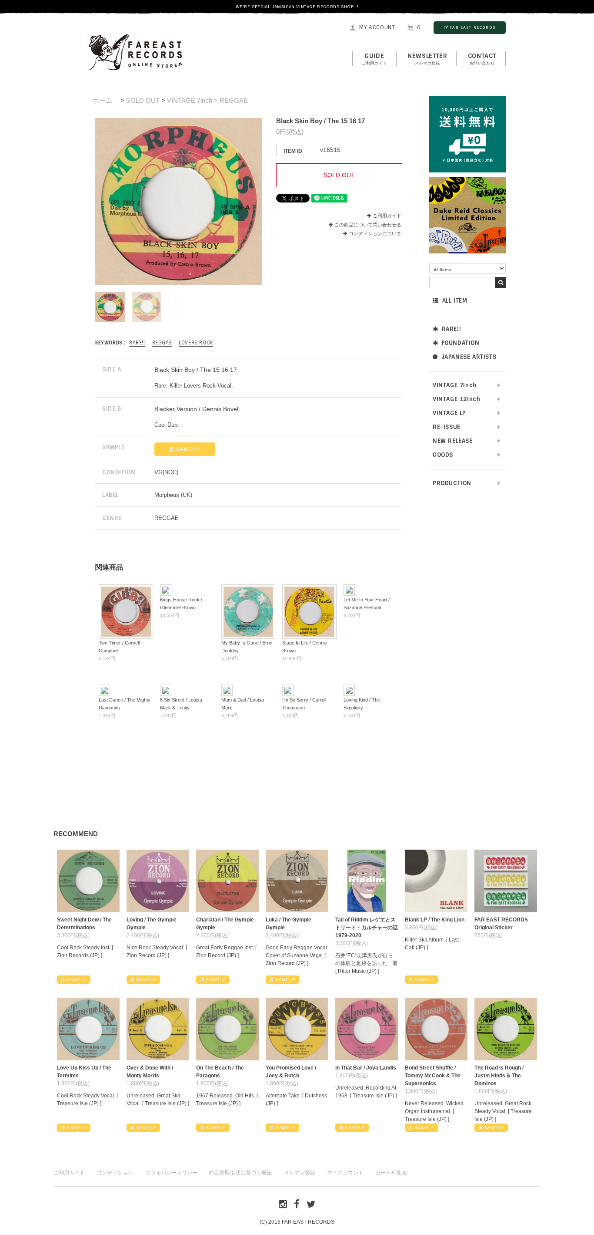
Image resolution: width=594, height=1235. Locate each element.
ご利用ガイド (387, 215)
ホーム (102, 100)
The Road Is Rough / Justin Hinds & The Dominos (499, 1076)
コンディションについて (375, 233)
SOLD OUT (143, 100)
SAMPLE (188, 449)
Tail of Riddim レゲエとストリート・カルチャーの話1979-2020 (366, 927)
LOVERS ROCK (196, 343)
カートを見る (391, 1173)
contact (482, 59)
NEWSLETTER (427, 59)
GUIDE (374, 59)
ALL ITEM (454, 300)
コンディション (115, 1173)
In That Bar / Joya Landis (365, 1068)
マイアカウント (345, 1173)
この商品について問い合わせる (367, 224)
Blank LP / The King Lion (434, 920)
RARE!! (451, 329)
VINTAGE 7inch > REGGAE (207, 100)
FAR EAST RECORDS (472, 27)
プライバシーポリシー (171, 1173)
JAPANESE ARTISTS (469, 357)
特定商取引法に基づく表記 (240, 1173)
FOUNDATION (461, 343)
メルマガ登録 (299, 1173)
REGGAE (162, 343)
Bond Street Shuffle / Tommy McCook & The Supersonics (433, 1076)
